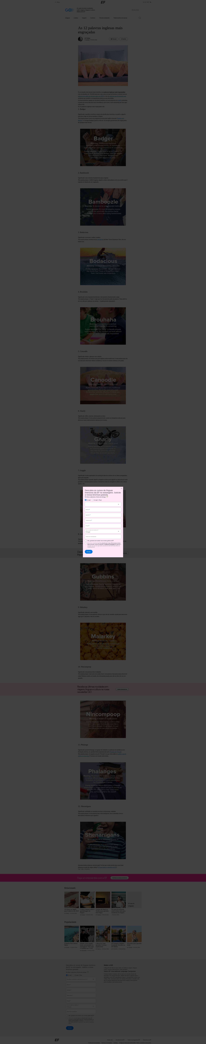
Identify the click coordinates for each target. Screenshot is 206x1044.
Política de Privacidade (110, 544)
